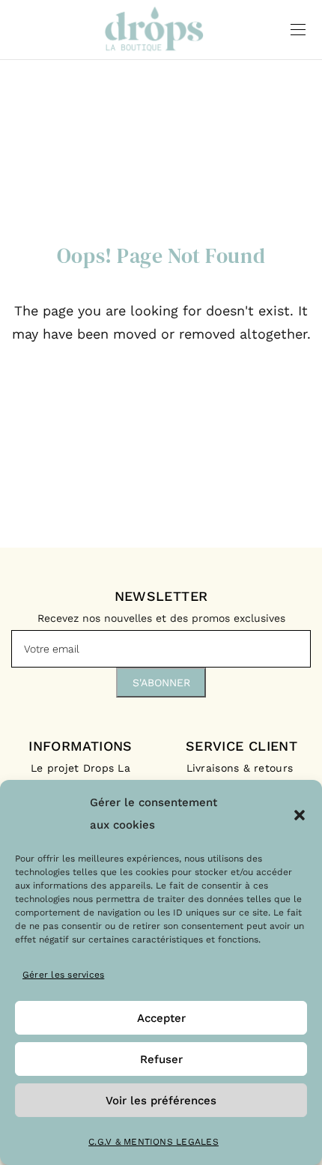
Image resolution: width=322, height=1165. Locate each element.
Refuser (161, 1059)
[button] (299, 813)
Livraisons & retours (241, 768)
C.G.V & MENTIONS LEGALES (153, 1142)
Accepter (161, 1018)
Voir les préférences (161, 1100)
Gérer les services (63, 974)
